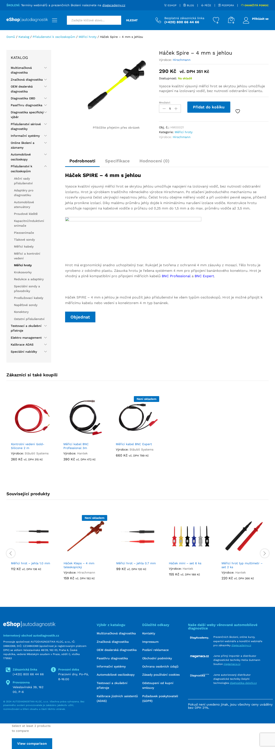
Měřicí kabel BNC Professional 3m (76, 446)
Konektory (21, 312)
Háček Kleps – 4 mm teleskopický (79, 565)
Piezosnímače (24, 232)
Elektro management (26, 337)
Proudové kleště (26, 213)
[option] (32, 434)
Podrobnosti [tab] (82, 161)
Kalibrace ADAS (22, 344)
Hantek (82, 453)
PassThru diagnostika (26, 105)
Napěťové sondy (25, 305)
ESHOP (171, 5)
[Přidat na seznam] (238, 111)
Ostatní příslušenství (29, 319)
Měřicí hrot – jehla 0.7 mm (136, 563)
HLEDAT (132, 20)
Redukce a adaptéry (29, 279)
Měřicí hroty (183, 132)
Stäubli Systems (37, 453)
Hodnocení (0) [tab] (154, 161)
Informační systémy (25, 135)
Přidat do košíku (209, 107)
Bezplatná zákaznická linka (184, 18)
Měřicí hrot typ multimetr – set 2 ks (242, 565)
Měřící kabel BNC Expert (134, 444)
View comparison (32, 743)
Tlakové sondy (24, 239)
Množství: (165, 102)
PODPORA (227, 5)
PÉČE (207, 5)
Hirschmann (182, 60)
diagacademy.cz (113, 5)
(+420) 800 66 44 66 (28, 674)
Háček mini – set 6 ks (185, 563)
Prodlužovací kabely (28, 298)
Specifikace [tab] (117, 161)
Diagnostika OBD (23, 98)
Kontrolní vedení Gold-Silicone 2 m (27, 446)
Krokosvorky (23, 272)
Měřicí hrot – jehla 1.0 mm (30, 563)
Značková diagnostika (27, 79)
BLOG (190, 5)
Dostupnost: (168, 78)
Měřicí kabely (24, 246)
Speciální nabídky (24, 351)
